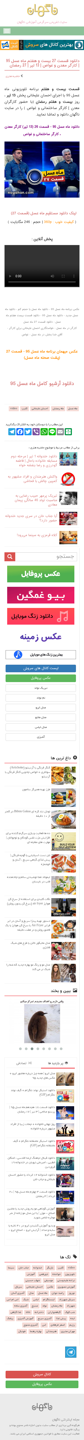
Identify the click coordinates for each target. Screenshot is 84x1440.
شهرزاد (71, 1306)
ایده (72, 1318)
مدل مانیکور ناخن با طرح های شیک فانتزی (30, 945)
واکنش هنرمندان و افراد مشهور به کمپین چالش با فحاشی (32, 479)
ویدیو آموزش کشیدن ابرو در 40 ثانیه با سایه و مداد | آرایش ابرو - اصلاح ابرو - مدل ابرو (32, 1230)
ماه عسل (72, 408)
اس (44, 1325)
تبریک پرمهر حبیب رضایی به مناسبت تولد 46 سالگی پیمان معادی (36, 500)
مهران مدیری (68, 1331)
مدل (31, 1293)
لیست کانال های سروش (40, 668)
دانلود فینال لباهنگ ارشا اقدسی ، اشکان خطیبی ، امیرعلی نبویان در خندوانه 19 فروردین (31, 1162)
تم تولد (41, 697)
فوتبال (22, 1331)
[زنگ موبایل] (41, 616)
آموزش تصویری (66, 1287)
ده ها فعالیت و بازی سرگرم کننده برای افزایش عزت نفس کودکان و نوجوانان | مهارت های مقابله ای (28, 838)
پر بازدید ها (56, 1063)
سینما (11, 1268)
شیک (26, 1299)
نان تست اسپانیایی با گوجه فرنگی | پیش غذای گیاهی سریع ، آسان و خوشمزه (30, 860)
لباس (36, 1299)
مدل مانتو (40, 717)
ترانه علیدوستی (66, 1280)
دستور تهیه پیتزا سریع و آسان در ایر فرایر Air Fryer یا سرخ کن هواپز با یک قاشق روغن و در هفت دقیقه (27, 925)
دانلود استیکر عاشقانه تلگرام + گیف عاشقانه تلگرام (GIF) (34, 1143)
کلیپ (24, 408)
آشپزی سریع (45, 1318)
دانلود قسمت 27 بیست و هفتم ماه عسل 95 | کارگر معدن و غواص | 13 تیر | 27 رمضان (43, 63)
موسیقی (48, 1280)
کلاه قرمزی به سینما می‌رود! (37, 535)
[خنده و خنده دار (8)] (40, 1021)
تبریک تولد (40, 688)
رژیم (72, 1325)
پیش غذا (61, 1318)
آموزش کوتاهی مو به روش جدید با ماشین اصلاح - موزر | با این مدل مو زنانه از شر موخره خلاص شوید (31, 1213)
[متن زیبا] (41, 595)
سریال (18, 1287)
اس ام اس (13, 1299)
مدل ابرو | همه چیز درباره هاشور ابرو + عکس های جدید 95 (32, 1075)
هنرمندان (51, 1331)
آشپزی (41, 737)
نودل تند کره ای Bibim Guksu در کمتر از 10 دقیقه (27, 813)
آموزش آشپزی (25, 1318)
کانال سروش (42, 1374)
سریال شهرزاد (67, 1299)
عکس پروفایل (41, 678)
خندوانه (37, 1268)
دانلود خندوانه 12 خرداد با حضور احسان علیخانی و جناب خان (31, 1177)
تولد (44, 1306)
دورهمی (43, 1274)
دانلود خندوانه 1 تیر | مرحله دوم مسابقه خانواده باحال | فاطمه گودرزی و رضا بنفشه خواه (34, 461)
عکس (50, 1287)
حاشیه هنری (13, 76)
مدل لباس (41, 727)
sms (28, 1312)
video (13, 408)
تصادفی (22, 1063)
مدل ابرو (41, 707)
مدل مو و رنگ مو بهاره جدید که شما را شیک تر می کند (28, 967)
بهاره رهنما (36, 1331)
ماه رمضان (58, 408)
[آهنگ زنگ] (41, 654)
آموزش (31, 1274)
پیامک (10, 1318)
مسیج (35, 1306)
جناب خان (24, 1268)
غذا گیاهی (16, 1312)
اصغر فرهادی (58, 1325)
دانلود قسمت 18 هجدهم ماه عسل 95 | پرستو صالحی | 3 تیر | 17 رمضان (32, 1109)
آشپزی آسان (17, 1293)
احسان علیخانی (40, 408)
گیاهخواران (54, 1312)
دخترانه (39, 1312)
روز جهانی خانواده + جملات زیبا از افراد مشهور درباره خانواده (32, 1126)
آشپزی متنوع (31, 1325)
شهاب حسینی (33, 1280)
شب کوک (70, 1312)
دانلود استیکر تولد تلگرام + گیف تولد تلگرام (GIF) (33, 1092)
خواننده (56, 1274)
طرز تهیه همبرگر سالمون (36, 789)
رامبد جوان (58, 1293)
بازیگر (50, 1268)
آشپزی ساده (20, 1306)
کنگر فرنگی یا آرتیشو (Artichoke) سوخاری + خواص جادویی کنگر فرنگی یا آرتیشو (27, 772)
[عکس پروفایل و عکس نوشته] (41, 574)
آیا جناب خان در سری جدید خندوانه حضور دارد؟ (31, 518)
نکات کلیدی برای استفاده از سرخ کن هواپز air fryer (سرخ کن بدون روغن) (28, 901)
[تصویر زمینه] (41, 637)
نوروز (72, 1293)
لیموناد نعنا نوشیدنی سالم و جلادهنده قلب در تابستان (28, 879)
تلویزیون (70, 1274)
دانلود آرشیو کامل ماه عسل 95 (42, 384)
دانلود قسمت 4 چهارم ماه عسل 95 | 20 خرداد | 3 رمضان (32, 1194)
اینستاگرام (49, 1299)
